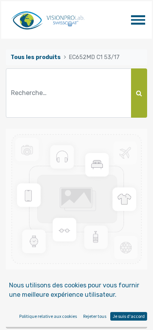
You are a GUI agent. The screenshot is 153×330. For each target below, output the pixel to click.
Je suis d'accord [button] (129, 316)
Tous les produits (36, 57)
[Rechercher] (139, 93)
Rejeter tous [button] (94, 316)
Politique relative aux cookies (48, 316)
